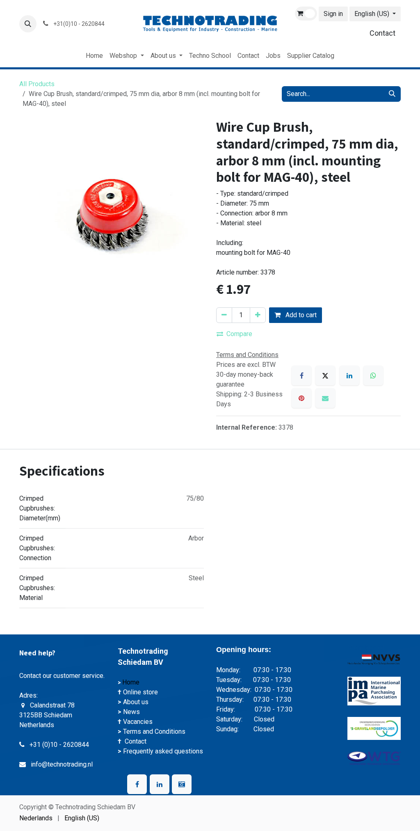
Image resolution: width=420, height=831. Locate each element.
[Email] (325, 398)
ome (134, 682)
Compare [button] (239, 334)
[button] (28, 23)
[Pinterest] (301, 398)
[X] (325, 375)
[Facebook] (301, 375)
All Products (37, 84)
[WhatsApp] (373, 375)
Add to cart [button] (300, 315)
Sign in (333, 14)
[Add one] (258, 315)
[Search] (392, 94)
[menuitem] (94, 56)
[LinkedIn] (349, 375)
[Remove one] (224, 315)
